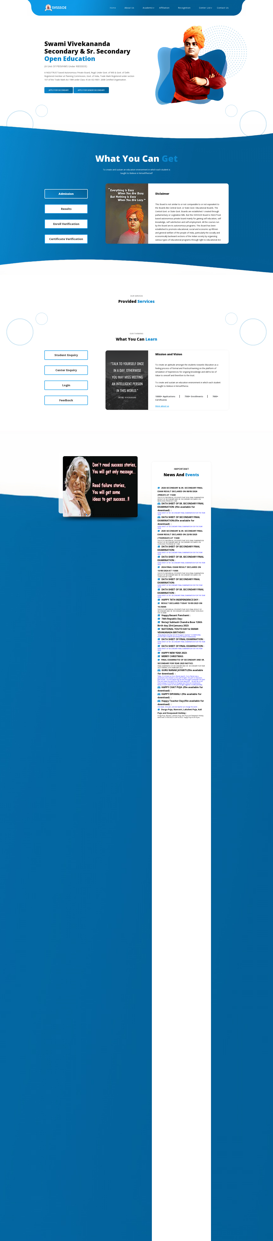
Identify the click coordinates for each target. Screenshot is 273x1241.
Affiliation (164, 7)
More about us (162, 406)
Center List (205, 7)
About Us (129, 7)
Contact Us (223, 7)
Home (113, 7)
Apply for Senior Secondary (91, 90)
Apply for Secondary (59, 90)
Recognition (184, 7)
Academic (148, 7)
